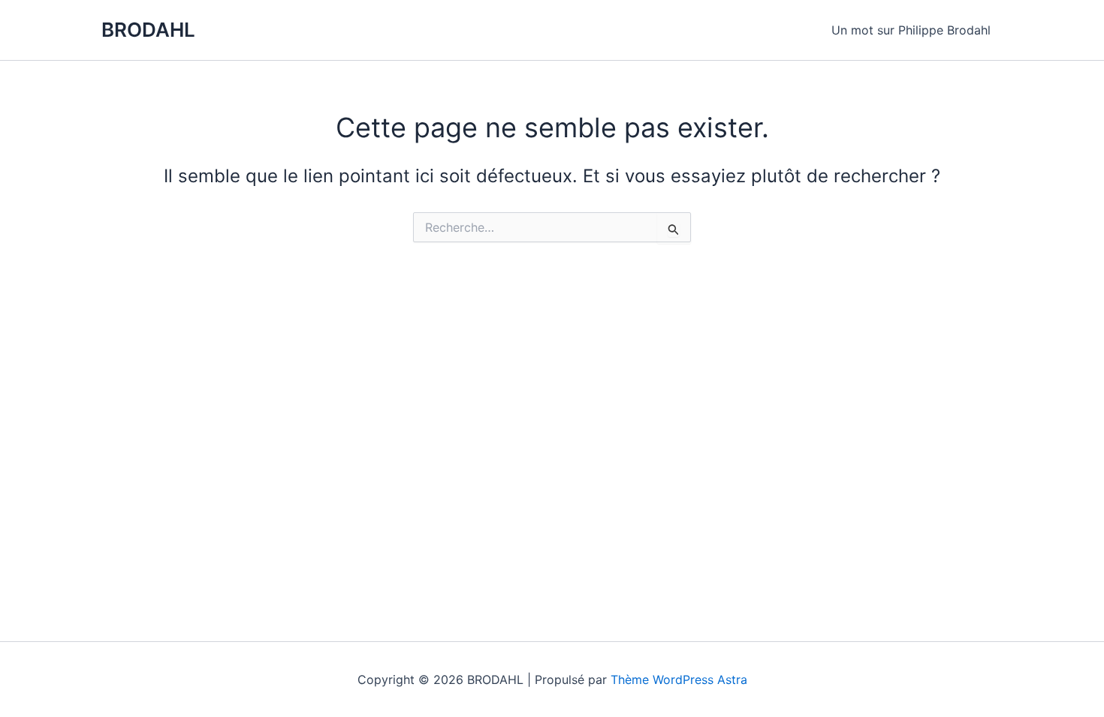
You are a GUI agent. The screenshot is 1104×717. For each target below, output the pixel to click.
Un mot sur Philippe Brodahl (911, 30)
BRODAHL (148, 29)
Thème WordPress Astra (679, 679)
